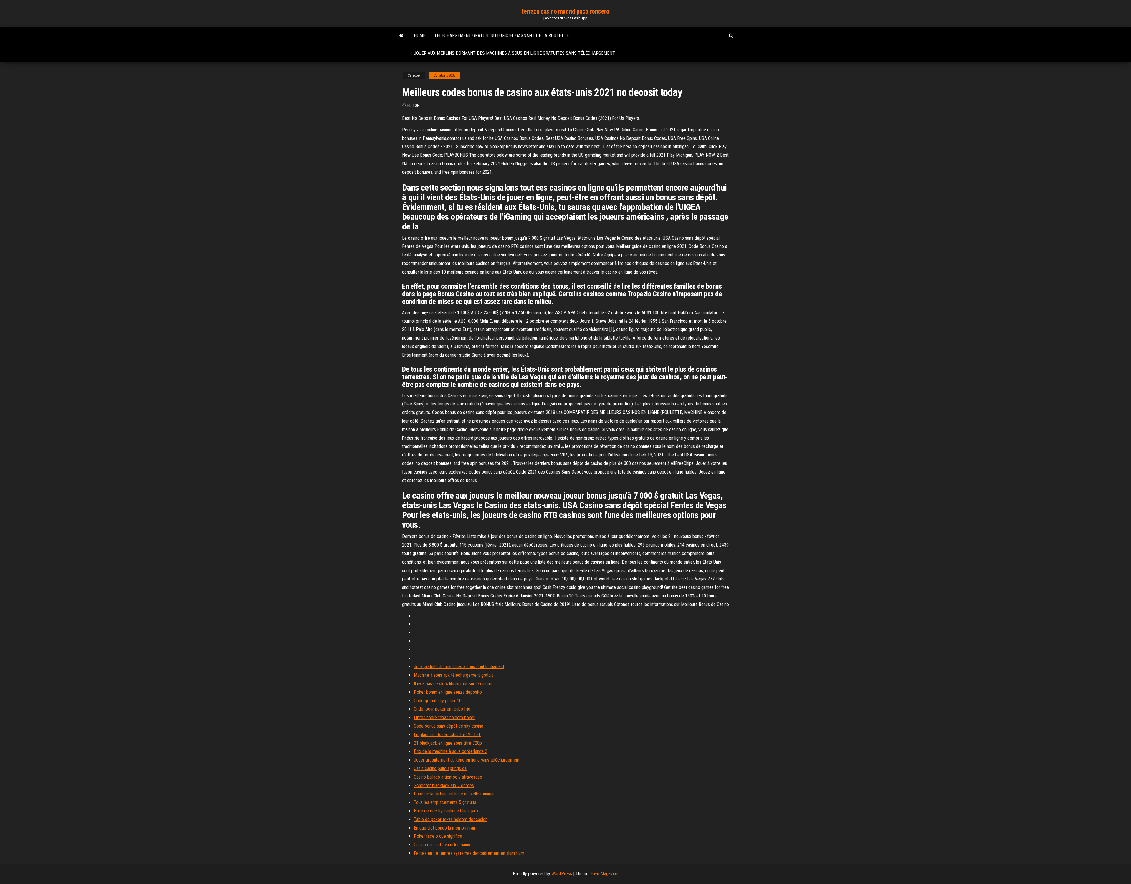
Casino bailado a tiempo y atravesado (448, 777)
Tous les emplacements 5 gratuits (445, 802)
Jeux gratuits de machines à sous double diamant (459, 666)
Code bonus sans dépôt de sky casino (448, 726)
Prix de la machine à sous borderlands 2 (450, 751)
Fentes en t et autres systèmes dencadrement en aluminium (469, 853)
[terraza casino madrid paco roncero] (401, 35)
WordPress (561, 873)
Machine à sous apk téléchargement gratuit (453, 675)
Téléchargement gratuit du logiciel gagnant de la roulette (501, 35)
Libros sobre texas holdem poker (444, 717)
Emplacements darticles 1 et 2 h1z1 (447, 734)
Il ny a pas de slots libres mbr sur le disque (453, 683)
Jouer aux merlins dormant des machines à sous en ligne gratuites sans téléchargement (514, 53)
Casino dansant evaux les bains (442, 844)
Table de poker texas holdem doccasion (450, 819)
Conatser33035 (444, 75)
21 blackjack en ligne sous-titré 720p (448, 743)
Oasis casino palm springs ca (440, 768)
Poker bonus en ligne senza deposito (448, 692)
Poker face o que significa (438, 836)
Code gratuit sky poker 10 (438, 700)
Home (419, 35)
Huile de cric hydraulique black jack (446, 811)
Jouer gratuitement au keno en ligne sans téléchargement (467, 760)
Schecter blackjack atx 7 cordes (444, 785)
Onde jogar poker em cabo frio (442, 709)
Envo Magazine (604, 873)
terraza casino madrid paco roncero (565, 11)
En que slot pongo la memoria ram (445, 828)
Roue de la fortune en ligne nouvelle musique (455, 794)
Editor (413, 105)
